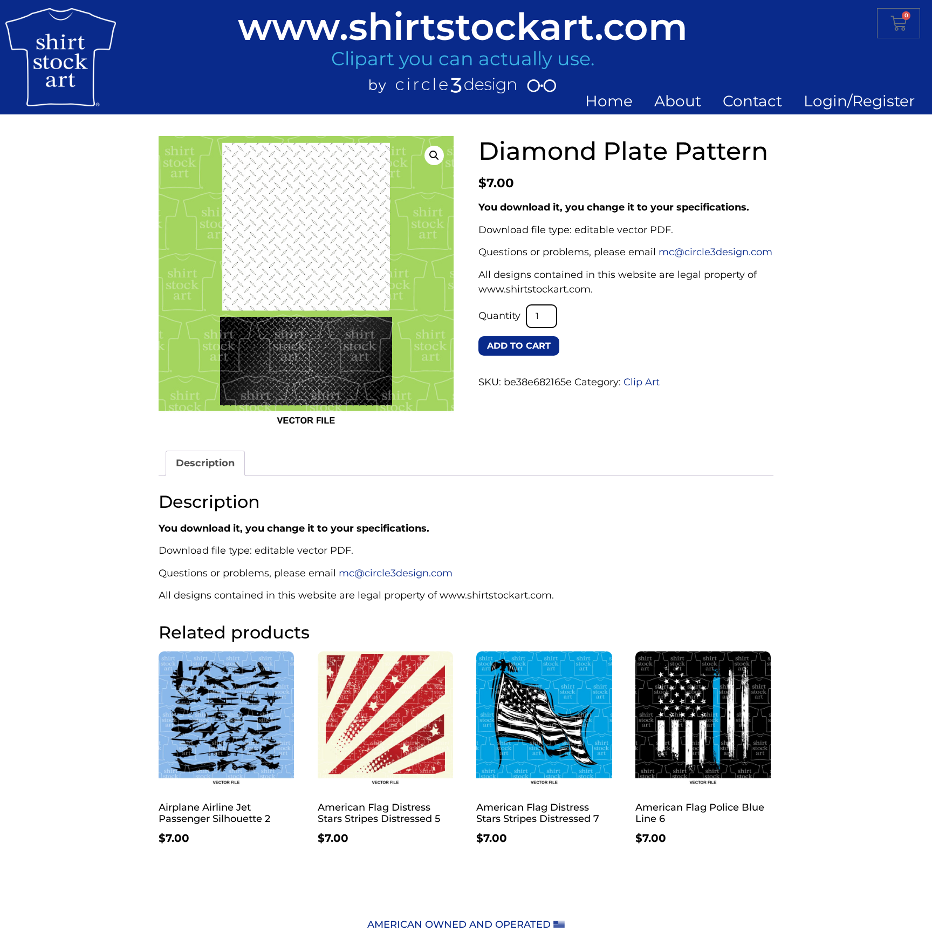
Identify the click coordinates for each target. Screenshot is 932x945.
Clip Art (641, 382)
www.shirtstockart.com (463, 26)
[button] (434, 155)
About (677, 101)
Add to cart (519, 346)
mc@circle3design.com (715, 252)
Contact (752, 101)
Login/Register (859, 101)
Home (609, 101)
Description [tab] (205, 463)
